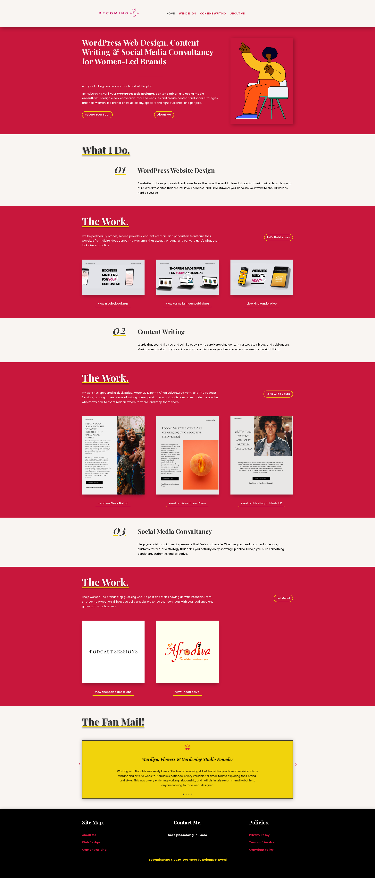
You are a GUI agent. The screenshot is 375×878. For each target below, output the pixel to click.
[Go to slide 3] (188, 794)
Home (170, 13)
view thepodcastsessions (113, 692)
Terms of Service (262, 842)
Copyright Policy (261, 850)
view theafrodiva (187, 692)
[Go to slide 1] (183, 794)
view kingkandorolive (262, 304)
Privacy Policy (259, 835)
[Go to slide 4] (191, 794)
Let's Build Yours (278, 237)
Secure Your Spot (97, 114)
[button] (79, 764)
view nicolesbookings (113, 304)
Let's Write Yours (278, 394)
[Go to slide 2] (186, 794)
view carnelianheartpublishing (187, 304)
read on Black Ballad (113, 503)
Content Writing (213, 13)
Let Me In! (283, 598)
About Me (237, 13)
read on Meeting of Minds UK (261, 503)
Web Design (187, 13)
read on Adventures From (187, 503)
